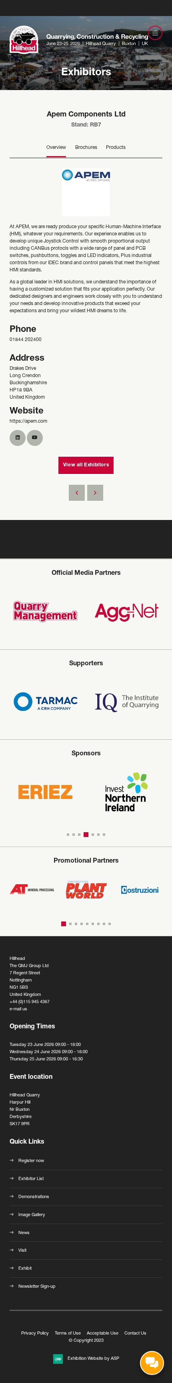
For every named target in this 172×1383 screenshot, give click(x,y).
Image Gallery (31, 1215)
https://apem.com (28, 421)
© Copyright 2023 (86, 1341)
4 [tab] (85, 834)
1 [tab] (68, 834)
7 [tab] (104, 834)
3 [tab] (79, 834)
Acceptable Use (102, 1333)
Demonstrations (33, 1197)
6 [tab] (98, 834)
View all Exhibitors (86, 465)
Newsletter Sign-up (37, 1287)
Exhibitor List (31, 1179)
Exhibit (25, 1269)
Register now (31, 1161)
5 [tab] (91, 834)
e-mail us (18, 1009)
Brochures (86, 147)
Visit (22, 1251)
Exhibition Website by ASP (93, 1359)
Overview (56, 147)
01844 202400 (26, 339)
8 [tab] (104, 924)
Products (116, 147)
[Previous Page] (77, 493)
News (24, 1233)
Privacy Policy (35, 1333)
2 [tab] (73, 834)
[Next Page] (95, 493)
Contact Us (135, 1333)
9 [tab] (109, 924)
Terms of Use (68, 1333)
